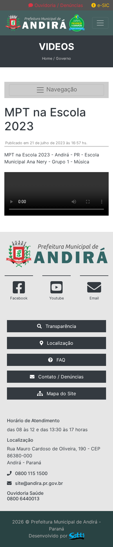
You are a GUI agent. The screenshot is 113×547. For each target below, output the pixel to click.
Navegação (61, 89)
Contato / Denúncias (60, 377)
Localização (59, 343)
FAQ (60, 360)
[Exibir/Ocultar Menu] (100, 23)
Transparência (60, 326)
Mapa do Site (60, 393)
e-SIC (103, 5)
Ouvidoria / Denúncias (58, 5)
